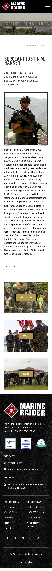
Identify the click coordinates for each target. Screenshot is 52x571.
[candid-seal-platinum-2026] (10, 443)
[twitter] (15, 538)
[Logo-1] (13, 3)
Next (43, 45)
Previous (33, 45)
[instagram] (37, 538)
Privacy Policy (26, 562)
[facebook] (7, 538)
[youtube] (22, 538)
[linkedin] (30, 538)
